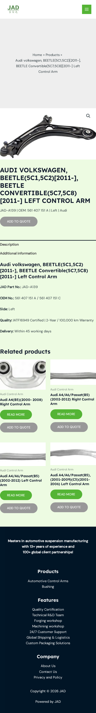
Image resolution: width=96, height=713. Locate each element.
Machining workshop (48, 626)
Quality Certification (48, 609)
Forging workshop (48, 621)
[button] (88, 116)
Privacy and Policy (48, 677)
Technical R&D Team (48, 615)
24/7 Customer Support (48, 632)
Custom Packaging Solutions (48, 643)
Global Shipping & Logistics (48, 637)
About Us (48, 666)
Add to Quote (19, 221)
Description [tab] (9, 244)
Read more (16, 414)
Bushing (48, 586)
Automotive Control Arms (48, 581)
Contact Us (48, 672)
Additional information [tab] (18, 253)
